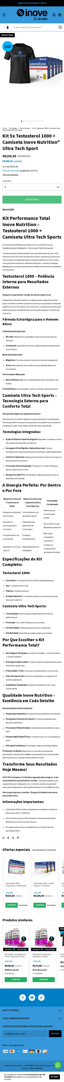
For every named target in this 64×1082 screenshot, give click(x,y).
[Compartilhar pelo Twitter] (13, 838)
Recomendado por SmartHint (44, 850)
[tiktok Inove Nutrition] (41, 997)
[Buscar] (60, 27)
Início (4, 128)
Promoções (13, 128)
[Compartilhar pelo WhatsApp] (3, 838)
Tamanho (6, 181)
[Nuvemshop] (32, 1068)
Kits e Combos (25, 128)
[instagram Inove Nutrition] (22, 997)
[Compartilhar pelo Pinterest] (18, 838)
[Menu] (4, 15)
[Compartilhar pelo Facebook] (8, 838)
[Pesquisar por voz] (8, 28)
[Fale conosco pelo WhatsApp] (58, 1065)
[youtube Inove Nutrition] (32, 997)
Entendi (54, 1077)
